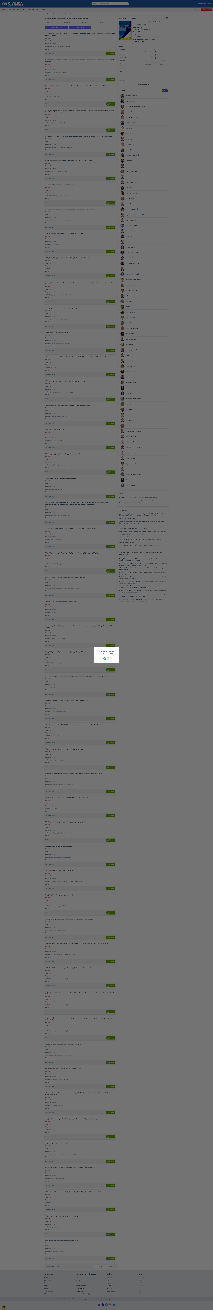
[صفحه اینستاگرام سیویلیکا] (108, 658)
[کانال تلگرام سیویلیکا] (104, 658)
